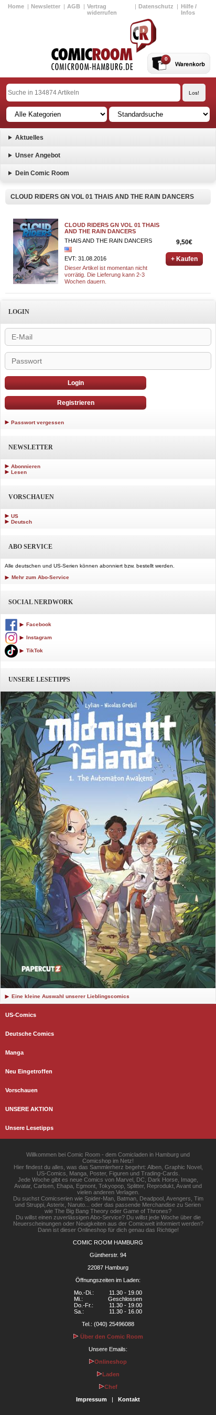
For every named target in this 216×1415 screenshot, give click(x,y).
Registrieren (75, 402)
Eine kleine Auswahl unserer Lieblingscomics (69, 996)
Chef (110, 1387)
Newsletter (45, 6)
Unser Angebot (37, 155)
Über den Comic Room (111, 1336)
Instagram (38, 637)
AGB (73, 6)
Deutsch (21, 522)
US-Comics (20, 1015)
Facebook (38, 624)
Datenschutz (156, 6)
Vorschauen (21, 1090)
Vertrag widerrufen (102, 9)
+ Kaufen (184, 259)
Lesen (19, 472)
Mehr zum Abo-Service (39, 577)
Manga (14, 1052)
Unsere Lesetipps (29, 1128)
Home (16, 6)
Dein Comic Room (42, 173)
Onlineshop (110, 1362)
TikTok (34, 650)
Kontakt (129, 1399)
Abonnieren (25, 466)
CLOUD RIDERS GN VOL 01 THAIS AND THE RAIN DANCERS (111, 228)
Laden (111, 1374)
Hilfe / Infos (189, 9)
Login (76, 383)
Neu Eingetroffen (28, 1071)
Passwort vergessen (37, 422)
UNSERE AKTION (29, 1109)
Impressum (91, 1399)
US (14, 516)
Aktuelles (29, 137)
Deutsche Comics (29, 1034)
